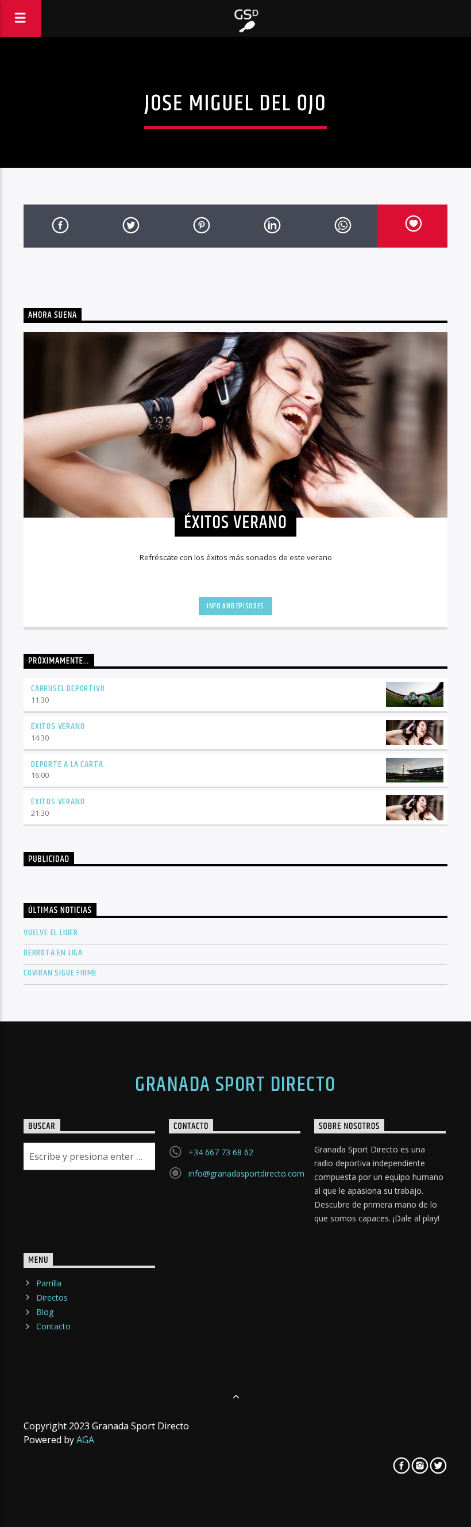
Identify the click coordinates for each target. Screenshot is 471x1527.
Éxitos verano (57, 726)
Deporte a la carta (67, 764)
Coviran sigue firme (60, 972)
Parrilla (48, 1283)
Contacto (53, 1326)
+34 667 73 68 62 (220, 1152)
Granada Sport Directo (235, 1085)
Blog (44, 1311)
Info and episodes (235, 606)
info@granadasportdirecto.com (246, 1173)
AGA (85, 1439)
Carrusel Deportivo (68, 688)
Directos (52, 1297)
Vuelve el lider (51, 932)
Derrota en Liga (53, 952)
